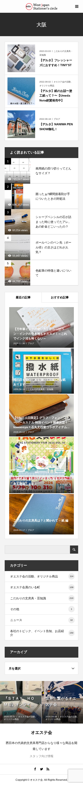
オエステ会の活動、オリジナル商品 (41, 576)
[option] (21, 702)
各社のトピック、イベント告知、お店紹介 (42, 633)
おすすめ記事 (60, 297)
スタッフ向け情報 (41, 756)
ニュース (41, 620)
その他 (41, 609)
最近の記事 (23, 297)
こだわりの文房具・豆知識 (42, 598)
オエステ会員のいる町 (42, 587)
